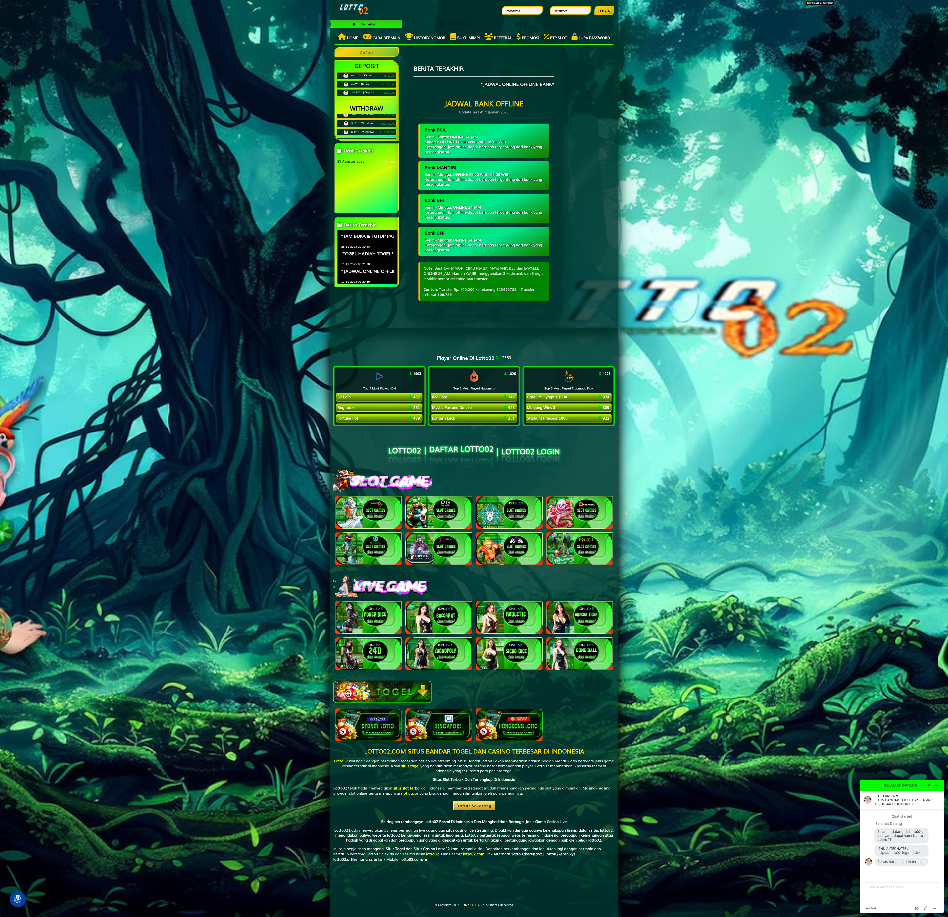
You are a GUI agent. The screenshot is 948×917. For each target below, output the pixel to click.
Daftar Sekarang (474, 805)
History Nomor (429, 37)
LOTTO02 (477, 904)
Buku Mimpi (468, 37)
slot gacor (409, 793)
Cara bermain (386, 37)
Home (352, 37)
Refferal (502, 37)
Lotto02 (341, 760)
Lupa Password (594, 37)
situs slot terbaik (407, 787)
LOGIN (604, 10)
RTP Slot (558, 37)
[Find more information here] (902, 846)
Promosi (530, 37)
